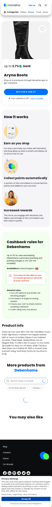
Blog (5, 446)
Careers (7, 452)
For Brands (8, 464)
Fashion (23, 12)
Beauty (31, 12)
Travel (38, 12)
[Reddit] (28, 473)
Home (45, 12)
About (6, 458)
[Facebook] (5, 473)
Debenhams (26, 370)
